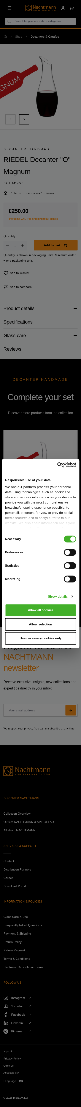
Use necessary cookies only (41, 638)
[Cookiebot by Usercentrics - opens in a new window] (57, 465)
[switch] (70, 552)
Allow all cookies (40, 610)
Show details (58, 596)
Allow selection (40, 624)
